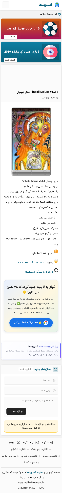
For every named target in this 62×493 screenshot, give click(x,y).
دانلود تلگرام (18, 449)
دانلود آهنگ (30, 463)
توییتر (12, 443)
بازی (42, 14)
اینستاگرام (28, 443)
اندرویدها (45, 4)
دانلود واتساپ (29, 456)
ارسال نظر (18, 411)
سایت (40, 472)
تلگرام (45, 443)
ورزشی (45, 98)
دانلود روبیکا (50, 456)
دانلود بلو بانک (39, 449)
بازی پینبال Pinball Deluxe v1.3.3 (37, 92)
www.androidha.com (31, 262)
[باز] (5, 4)
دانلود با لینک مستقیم (39, 272)
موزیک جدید (9, 456)
